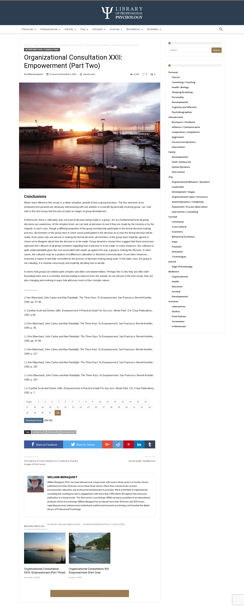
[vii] (26, 375)
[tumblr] (150, 444)
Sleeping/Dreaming (182, 92)
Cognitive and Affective (184, 107)
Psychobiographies (182, 112)
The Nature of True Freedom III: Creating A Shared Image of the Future (51, 460)
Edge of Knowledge (182, 266)
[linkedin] (139, 444)
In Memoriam (179, 326)
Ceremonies (178, 321)
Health (175, 281)
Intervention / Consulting (71, 45)
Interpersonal (175, 117)
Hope (174, 241)
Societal (172, 216)
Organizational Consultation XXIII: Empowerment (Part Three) (44, 570)
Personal (173, 72)
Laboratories (178, 306)
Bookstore (173, 271)
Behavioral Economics (183, 236)
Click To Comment (90, 593)
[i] (25, 297)
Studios (176, 311)
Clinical (176, 77)
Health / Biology (180, 87)
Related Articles (34, 526)
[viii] (26, 388)
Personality (178, 97)
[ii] (25, 310)
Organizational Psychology (45, 45)
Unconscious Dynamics (184, 141)
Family (171, 151)
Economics (177, 231)
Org (170, 176)
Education (177, 286)
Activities (173, 301)
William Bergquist (35, 74)
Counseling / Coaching (183, 82)
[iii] (25, 323)
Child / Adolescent (181, 161)
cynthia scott (39, 432)
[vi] (25, 362)
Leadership (178, 186)
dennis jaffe (53, 432)
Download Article (34, 420)
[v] (25, 349)
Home (26, 45)
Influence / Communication (186, 127)
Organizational (180, 276)
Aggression (178, 137)
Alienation (177, 251)
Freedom (176, 246)
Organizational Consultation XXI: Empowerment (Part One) (89, 570)
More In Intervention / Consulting (104, 524)
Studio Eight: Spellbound (141, 458)
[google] (107, 444)
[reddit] (118, 444)
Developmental (180, 102)
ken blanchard (68, 432)
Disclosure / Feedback (183, 122)
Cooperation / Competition (186, 132)
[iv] (25, 336)
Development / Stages (183, 191)
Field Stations (179, 316)
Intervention (178, 146)
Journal (172, 261)
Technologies (179, 256)
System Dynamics (181, 166)
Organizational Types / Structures (190, 196)
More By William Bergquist (64, 524)
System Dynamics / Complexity (188, 201)
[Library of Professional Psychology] (122, 5)
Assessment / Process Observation (189, 206)
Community (178, 221)
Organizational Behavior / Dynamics (191, 181)
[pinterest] (128, 444)
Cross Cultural (179, 226)
